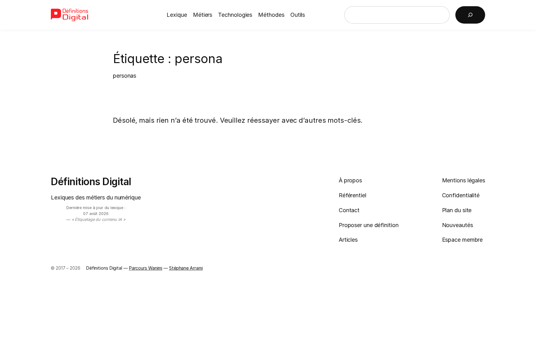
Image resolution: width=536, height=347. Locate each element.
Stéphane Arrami (186, 268)
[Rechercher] (470, 15)
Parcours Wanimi (146, 268)
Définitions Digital (91, 182)
